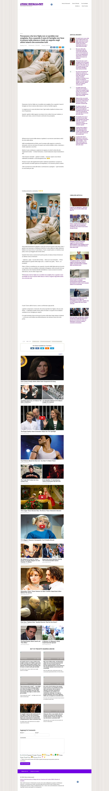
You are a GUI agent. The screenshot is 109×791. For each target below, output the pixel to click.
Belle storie (36, 341)
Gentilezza (77, 6)
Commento (23, 737)
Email (37, 732)
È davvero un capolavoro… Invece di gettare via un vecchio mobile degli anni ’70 (78, 209)
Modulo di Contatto (35, 771)
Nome (22, 732)
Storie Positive (85, 6)
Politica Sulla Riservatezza (26, 779)
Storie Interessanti (31, 4)
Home (21, 33)
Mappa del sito (24, 771)
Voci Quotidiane (84, 3)
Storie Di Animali (75, 3)
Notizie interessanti (66, 3)
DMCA (52, 779)
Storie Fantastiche (57, 341)
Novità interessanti (45, 341)
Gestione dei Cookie (46, 779)
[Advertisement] (54, 20)
